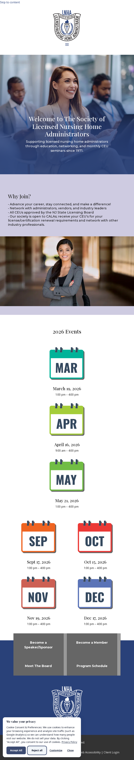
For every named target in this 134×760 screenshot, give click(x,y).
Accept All (16, 750)
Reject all (37, 750)
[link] (67, 380)
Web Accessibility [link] (90, 752)
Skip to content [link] (10, 2)
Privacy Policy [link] (69, 742)
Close (70, 750)
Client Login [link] (111, 752)
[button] (67, 44)
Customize (56, 750)
